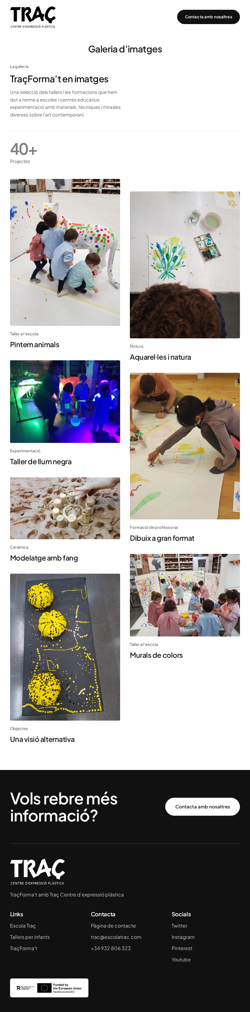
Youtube (181, 959)
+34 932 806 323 (111, 948)
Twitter (179, 925)
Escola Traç (23, 925)
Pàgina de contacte (113, 925)
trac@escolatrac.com (116, 937)
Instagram (183, 937)
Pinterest (182, 948)
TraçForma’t (23, 948)
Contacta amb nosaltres (208, 16)
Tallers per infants (30, 937)
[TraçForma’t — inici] (33, 17)
